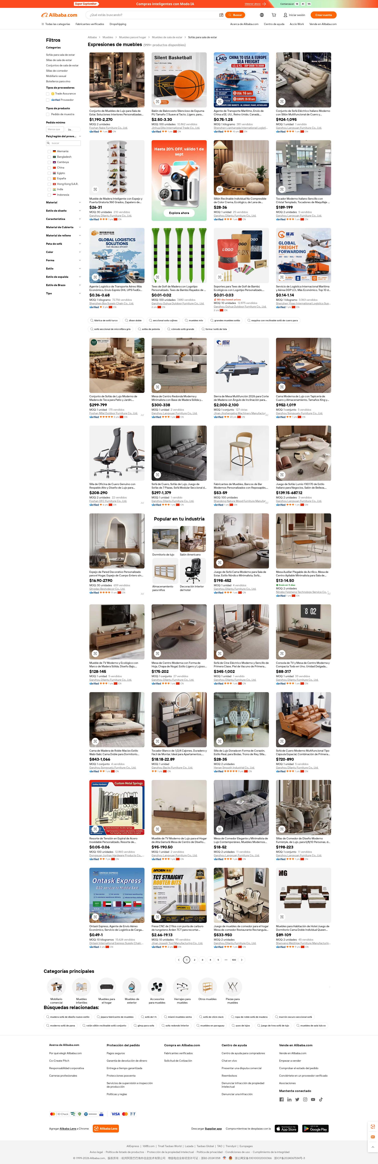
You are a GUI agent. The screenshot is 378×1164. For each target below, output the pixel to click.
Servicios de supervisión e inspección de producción (130, 1085)
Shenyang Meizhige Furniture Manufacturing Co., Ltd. (303, 943)
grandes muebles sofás (227, 320)
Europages (246, 1146)
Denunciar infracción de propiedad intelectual (243, 1085)
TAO (219, 1146)
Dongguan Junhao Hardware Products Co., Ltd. (117, 855)
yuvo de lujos (243, 1025)
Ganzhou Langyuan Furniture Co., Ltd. (299, 127)
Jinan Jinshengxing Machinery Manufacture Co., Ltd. (241, 413)
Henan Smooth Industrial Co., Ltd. (234, 767)
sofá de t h (151, 1017)
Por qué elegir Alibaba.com (65, 1053)
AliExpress (133, 1146)
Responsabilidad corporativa (66, 1068)
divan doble (135, 320)
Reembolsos (229, 1075)
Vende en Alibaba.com (292, 1053)
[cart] (275, 15)
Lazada (189, 1146)
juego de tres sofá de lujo (275, 1025)
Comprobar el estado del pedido (298, 1068)
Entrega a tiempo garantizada (124, 1068)
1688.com (149, 1146)
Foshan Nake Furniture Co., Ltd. (108, 127)
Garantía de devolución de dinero (127, 1060)
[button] (221, 15)
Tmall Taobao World (170, 1146)
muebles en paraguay (212, 1025)
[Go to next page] (241, 959)
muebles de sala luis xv (313, 1025)
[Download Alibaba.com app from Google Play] (315, 1129)
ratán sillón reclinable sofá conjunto (106, 1025)
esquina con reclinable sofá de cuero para (274, 320)
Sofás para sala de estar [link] (202, 37)
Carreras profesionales (63, 1075)
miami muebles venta (180, 1017)
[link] (373, 1126)
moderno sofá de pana (62, 1025)
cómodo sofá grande (182, 329)
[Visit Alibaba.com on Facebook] (281, 1099)
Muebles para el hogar (132, 37)
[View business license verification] (224, 1158)
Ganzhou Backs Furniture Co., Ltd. (172, 767)
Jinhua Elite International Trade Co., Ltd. (176, 127)
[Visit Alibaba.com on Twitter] (297, 1099)
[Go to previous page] (178, 959)
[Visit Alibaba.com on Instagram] (305, 1099)
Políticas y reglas (117, 1094)
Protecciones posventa (121, 1075)
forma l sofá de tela (216, 329)
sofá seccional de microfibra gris (112, 329)
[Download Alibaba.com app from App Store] (286, 1129)
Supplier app (213, 1128)
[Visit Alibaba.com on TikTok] (321, 1099)
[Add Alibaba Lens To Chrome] (106, 1129)
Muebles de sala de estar (167, 37)
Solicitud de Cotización (178, 1060)
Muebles (108, 37)
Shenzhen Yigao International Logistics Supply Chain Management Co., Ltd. (303, 303)
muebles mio (196, 320)
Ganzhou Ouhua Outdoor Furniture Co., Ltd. (178, 303)
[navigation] (63, 499)
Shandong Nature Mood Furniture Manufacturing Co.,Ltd (241, 501)
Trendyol (231, 1146)
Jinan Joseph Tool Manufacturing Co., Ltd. (177, 943)
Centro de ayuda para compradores (243, 1053)
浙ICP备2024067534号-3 (289, 1158)
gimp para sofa (146, 1025)
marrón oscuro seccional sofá (295, 1017)
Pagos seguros (116, 1053)
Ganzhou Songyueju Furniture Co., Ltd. (299, 413)
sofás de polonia (151, 329)
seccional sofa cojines (165, 320)
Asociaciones (287, 1083)
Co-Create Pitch (59, 1060)
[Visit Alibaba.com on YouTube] (313, 1099)
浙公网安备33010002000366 (253, 1158)
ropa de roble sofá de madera (251, 1017)
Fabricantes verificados (178, 1053)
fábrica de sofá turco (106, 320)
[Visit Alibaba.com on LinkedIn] (289, 1099)
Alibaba (92, 37)
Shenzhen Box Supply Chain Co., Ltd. (111, 303)
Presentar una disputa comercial (241, 1068)
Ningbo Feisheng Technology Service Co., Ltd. (303, 592)
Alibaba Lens (68, 1128)
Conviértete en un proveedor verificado (303, 1075)
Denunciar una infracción (237, 1094)
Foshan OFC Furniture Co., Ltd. (108, 501)
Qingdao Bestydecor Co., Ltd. (107, 588)
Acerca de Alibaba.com (64, 1044)
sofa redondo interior (177, 1025)
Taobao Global (205, 1146)
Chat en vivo (229, 1060)
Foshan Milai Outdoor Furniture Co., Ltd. (113, 413)
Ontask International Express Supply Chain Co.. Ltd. (117, 943)
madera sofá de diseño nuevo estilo (69, 1017)
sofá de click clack (213, 1017)
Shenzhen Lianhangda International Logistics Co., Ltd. (241, 127)
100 (234, 959)
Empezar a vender (290, 1060)
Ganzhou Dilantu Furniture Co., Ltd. (110, 215)
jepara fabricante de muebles (117, 1017)
